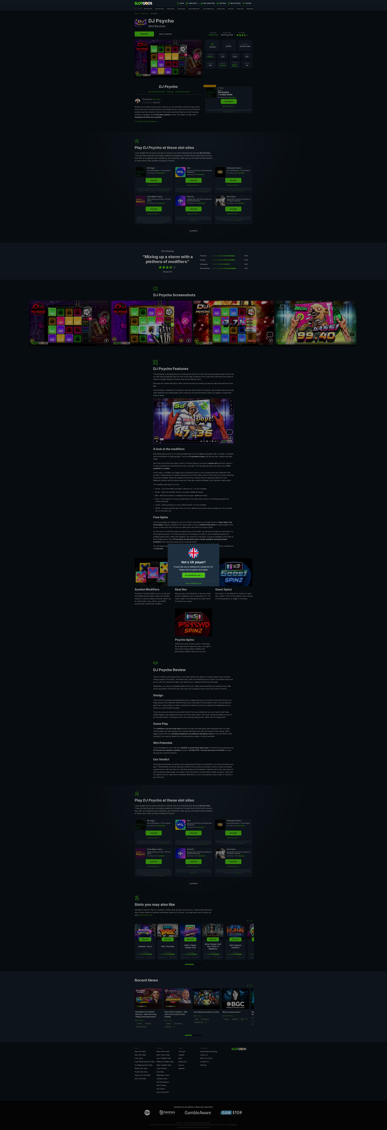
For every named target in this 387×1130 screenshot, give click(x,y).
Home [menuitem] (182, 3)
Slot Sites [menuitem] (223, 3)
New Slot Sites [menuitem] (236, 3)
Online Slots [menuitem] (193, 3)
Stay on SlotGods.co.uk (193, 583)
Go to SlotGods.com (193, 575)
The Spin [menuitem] (248, 3)
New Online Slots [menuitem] (209, 3)
